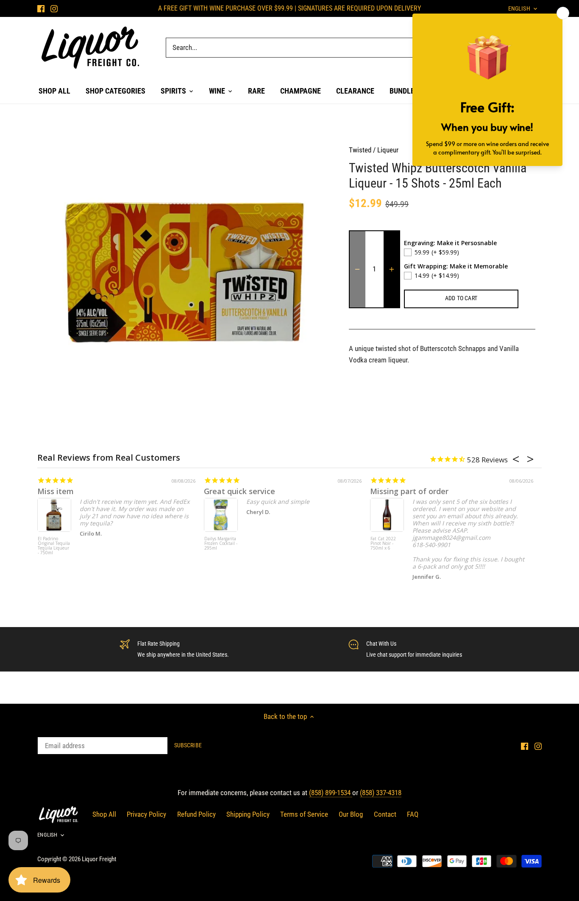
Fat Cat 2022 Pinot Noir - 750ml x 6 (383, 543)
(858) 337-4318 (380, 792)
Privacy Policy (146, 814)
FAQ (412, 814)
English (47, 835)
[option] (186, 278)
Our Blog (351, 814)
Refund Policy (196, 814)
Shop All (104, 814)
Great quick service (239, 491)
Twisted (360, 150)
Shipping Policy (248, 814)
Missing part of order (409, 491)
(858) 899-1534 (330, 792)
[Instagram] (54, 8)
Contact (385, 814)
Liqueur (387, 150)
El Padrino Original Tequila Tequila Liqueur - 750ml (54, 546)
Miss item (55, 491)
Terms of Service (304, 814)
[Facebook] (41, 8)
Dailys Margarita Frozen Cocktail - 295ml (220, 543)
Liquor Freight (99, 859)
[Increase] (392, 269)
